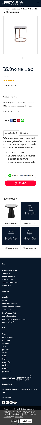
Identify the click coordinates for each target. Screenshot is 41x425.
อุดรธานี (5, 368)
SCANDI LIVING (7, 279)
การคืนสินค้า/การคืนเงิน (9, 303)
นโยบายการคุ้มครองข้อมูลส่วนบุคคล (14, 319)
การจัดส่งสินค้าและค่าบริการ (11, 307)
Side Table (22, 103)
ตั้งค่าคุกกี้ (14, 421)
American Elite (16, 112)
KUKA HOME (6, 285)
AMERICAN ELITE (8, 276)
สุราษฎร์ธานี (6, 371)
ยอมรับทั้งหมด (26, 421)
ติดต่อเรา (5, 300)
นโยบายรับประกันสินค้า (9, 316)
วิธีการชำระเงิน (6, 310)
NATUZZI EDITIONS (9, 270)
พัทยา (4, 359)
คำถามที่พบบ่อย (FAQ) (9, 313)
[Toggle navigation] (38, 3)
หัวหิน (4, 355)
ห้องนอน (20, 106)
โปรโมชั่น (5, 297)
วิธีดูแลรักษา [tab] (24, 133)
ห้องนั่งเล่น (12, 106)
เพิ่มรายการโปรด (11, 97)
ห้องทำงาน (28, 106)
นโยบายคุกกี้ (19, 417)
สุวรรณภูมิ (5, 349)
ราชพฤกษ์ (5, 343)
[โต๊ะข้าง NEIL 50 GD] (20, 35)
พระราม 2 (5, 352)
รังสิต (4, 346)
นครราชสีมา (6, 362)
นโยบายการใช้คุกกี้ (8, 322)
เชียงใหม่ (5, 365)
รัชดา (4, 334)
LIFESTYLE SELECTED (10, 282)
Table (14, 103)
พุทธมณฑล (6, 340)
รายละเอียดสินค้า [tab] (11, 133)
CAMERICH (6, 273)
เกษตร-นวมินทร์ (7, 337)
